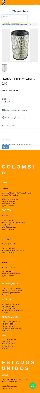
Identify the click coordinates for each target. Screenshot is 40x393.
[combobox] (14, 19)
